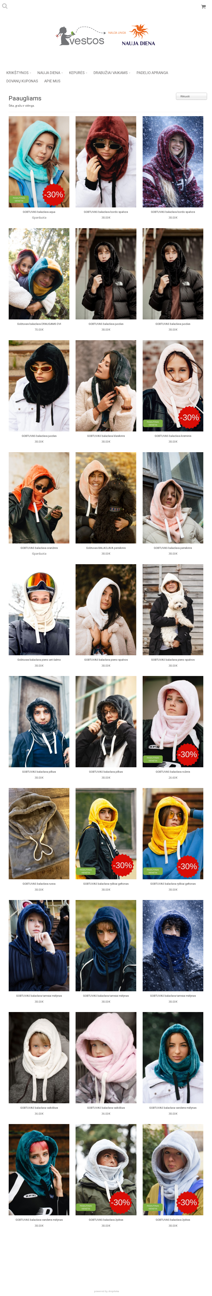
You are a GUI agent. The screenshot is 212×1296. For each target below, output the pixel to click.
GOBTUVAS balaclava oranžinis (39, 547)
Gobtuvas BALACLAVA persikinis (106, 547)
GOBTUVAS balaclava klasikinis (106, 435)
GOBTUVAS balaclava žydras (106, 1219)
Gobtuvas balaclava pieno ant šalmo (39, 659)
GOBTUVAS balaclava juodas (106, 323)
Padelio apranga (152, 73)
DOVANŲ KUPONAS (22, 81)
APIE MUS (52, 81)
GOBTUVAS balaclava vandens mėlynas (172, 1107)
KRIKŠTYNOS (17, 73)
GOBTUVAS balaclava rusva (39, 883)
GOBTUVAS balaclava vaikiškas (39, 1107)
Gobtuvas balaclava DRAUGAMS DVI (39, 323)
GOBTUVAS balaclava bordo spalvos (106, 211)
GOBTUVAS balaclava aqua (39, 211)
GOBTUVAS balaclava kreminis (173, 435)
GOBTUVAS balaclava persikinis (173, 547)
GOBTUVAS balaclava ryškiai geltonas (106, 883)
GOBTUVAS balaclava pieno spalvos (106, 659)
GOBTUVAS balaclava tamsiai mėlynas (39, 995)
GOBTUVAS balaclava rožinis (173, 771)
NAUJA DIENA (48, 73)
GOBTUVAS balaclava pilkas (39, 771)
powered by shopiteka (106, 1291)
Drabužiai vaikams (111, 73)
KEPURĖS (77, 73)
